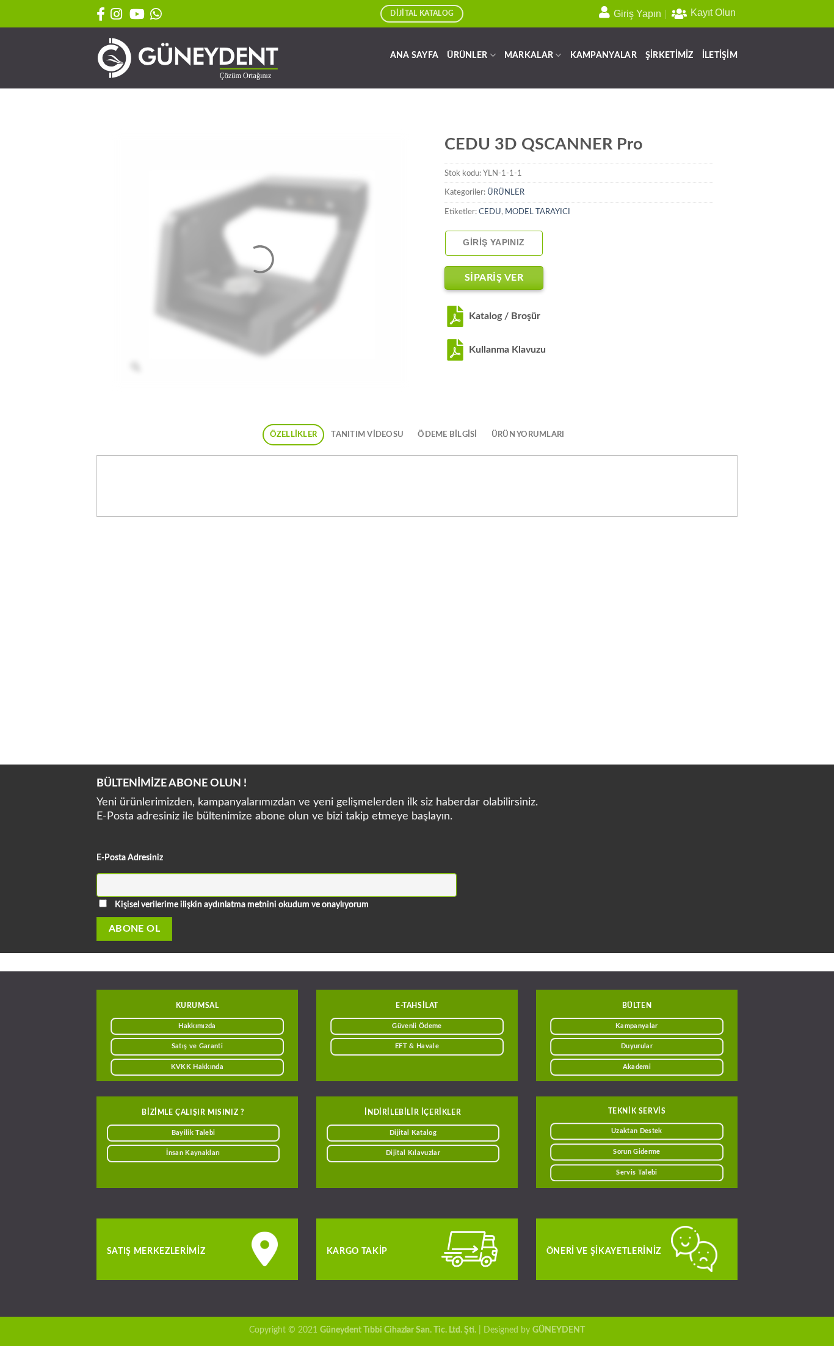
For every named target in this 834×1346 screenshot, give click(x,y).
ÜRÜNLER (467, 55)
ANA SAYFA (414, 55)
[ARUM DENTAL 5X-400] (659, 656)
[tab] (293, 434)
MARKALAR (528, 55)
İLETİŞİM (720, 55)
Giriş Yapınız (493, 242)
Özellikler (293, 434)
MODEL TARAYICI (537, 211)
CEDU (490, 211)
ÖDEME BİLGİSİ (447, 434)
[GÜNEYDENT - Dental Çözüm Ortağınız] (188, 58)
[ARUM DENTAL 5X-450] (496, 656)
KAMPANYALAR (603, 55)
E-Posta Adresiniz (129, 857)
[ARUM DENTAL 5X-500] (334, 656)
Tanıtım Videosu (367, 434)
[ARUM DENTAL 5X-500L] (171, 656)
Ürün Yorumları (528, 434)
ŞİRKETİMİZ (669, 55)
